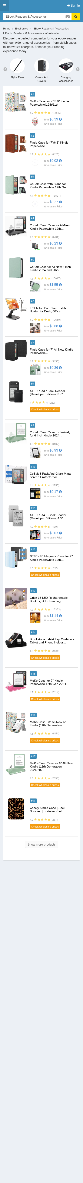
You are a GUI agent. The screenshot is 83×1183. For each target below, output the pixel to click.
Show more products (42, 844)
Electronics (21, 28)
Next (78, 69)
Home (6, 28)
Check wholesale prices (45, 409)
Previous (5, 69)
